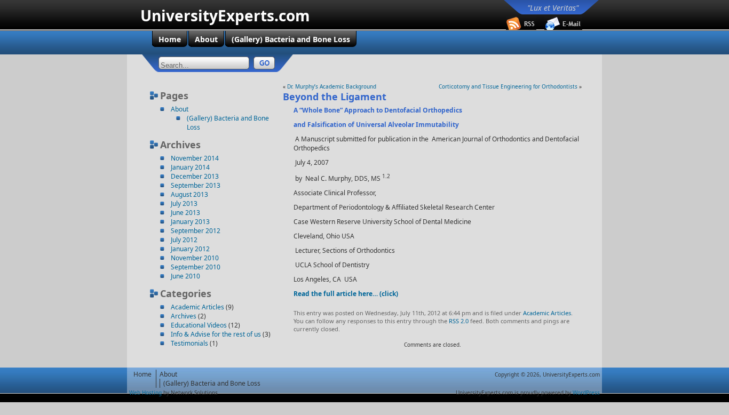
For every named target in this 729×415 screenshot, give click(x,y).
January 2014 (190, 167)
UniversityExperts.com (225, 15)
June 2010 (185, 276)
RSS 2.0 (459, 321)
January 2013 (190, 221)
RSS (525, 22)
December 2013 (195, 176)
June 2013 (185, 212)
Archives (183, 316)
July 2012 (184, 239)
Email (563, 22)
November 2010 (195, 257)
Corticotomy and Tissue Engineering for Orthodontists (508, 86)
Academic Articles (197, 307)
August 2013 (189, 194)
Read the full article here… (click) (346, 293)
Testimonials (189, 343)
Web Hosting (145, 392)
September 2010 (195, 267)
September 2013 (195, 185)
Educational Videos (199, 325)
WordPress (586, 392)
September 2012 (195, 230)
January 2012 (190, 248)
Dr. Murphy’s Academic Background (331, 86)
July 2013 (184, 203)
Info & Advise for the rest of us (216, 334)
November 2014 (195, 158)
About (179, 109)
